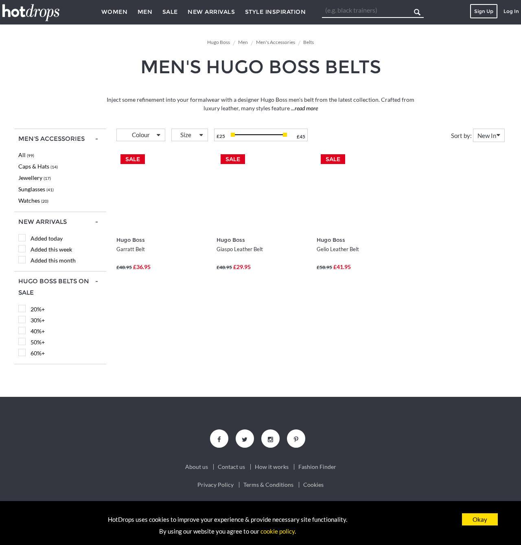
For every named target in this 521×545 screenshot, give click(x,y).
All (26, 154)
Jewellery (34, 177)
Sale (170, 11)
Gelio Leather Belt (338, 249)
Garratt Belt (130, 249)
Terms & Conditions (268, 485)
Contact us (231, 467)
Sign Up (483, 11)
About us (196, 467)
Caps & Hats (38, 166)
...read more (304, 108)
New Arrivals (211, 11)
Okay (480, 519)
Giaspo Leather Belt (240, 249)
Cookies (313, 485)
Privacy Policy (215, 485)
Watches (33, 200)
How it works (272, 467)
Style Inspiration (275, 11)
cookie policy (277, 531)
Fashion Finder (317, 467)
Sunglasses (36, 189)
